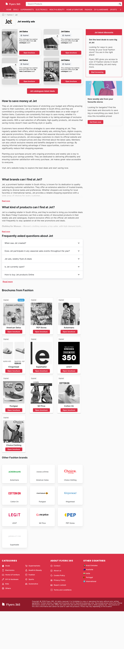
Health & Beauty (56, 9)
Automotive (33, 584)
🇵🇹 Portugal (88, 577)
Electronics (41, 9)
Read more (6, 201)
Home (8, 9)
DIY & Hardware (101, 9)
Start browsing (97, 72)
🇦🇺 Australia (88, 569)
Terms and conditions (62, 590)
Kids (7, 584)
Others (8, 588)
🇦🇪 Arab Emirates (90, 565)
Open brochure (29, 53)
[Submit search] (120, 4)
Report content (60, 585)
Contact (57, 566)
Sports (113, 9)
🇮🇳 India (86, 573)
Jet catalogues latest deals (42, 91)
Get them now (95, 122)
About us (57, 571)
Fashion (88, 9)
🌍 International (89, 581)
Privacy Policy (59, 580)
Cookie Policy (59, 575)
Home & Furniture (74, 9)
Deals (16, 9)
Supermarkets (27, 9)
